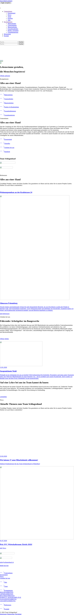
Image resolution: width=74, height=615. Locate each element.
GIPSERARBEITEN (6, 594)
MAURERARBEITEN (7, 595)
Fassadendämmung (10, 111)
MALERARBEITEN (6, 592)
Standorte (7, 151)
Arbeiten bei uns (9, 147)
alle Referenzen (4, 313)
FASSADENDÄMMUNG (8, 599)
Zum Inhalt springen (6, 1)
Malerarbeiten (12, 23)
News (9, 15)
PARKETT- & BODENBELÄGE (10, 597)
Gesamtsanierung (13, 32)
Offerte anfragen (5, 76)
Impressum (3, 614)
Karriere (10, 18)
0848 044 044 (4, 565)
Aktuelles (7, 143)
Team (9, 16)
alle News (3, 548)
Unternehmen (8, 11)
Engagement (11, 13)
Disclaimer (18, 614)
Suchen (21, 42)
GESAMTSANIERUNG (8, 601)
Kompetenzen (8, 22)
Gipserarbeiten (12, 25)
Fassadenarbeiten (13, 29)
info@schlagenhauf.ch (7, 562)
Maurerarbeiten (12, 27)
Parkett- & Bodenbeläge (11, 107)
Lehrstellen (3, 397)
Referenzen (7, 34)
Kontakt (6, 36)
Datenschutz (11, 614)
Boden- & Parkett (13, 30)
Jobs (9, 20)
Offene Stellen (4, 339)
